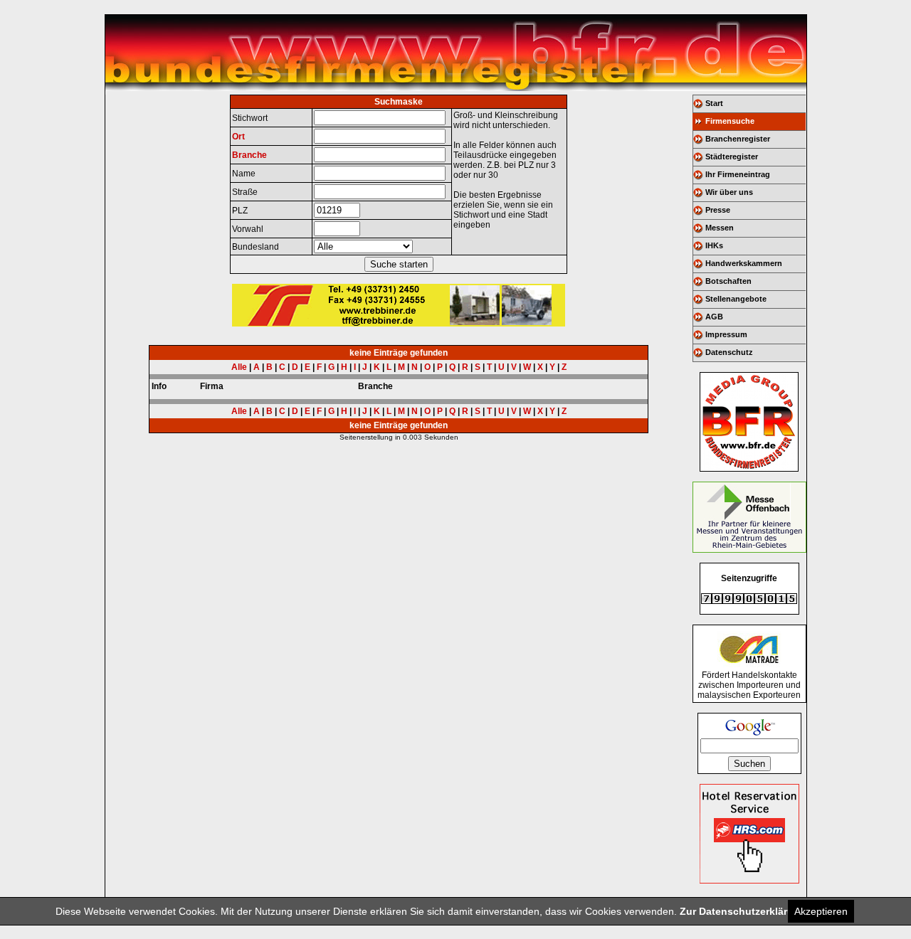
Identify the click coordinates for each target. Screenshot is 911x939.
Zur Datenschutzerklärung (743, 911)
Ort (238, 137)
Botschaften (728, 281)
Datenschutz (729, 352)
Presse (717, 210)
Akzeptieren (821, 911)
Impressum (726, 334)
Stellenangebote (736, 299)
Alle (239, 367)
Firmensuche (729, 121)
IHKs (714, 245)
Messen (719, 227)
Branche (249, 155)
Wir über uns (729, 192)
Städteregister (731, 156)
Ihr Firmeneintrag (737, 174)
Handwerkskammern (743, 263)
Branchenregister (737, 138)
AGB (714, 316)
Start (714, 103)
